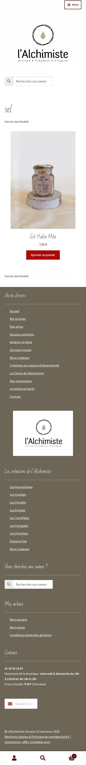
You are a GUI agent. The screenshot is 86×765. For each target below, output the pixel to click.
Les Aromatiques (21, 487)
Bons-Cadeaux (19, 358)
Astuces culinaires (22, 334)
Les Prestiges (19, 533)
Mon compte (18, 620)
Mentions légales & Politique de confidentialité (37, 737)
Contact (15, 396)
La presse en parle (22, 389)
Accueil (14, 311)
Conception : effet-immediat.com (27, 742)
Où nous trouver (21, 350)
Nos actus (16, 327)
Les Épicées (17, 510)
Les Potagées (19, 526)
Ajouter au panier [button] (43, 255)
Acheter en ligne (21, 342)
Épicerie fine (18, 541)
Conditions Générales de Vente (31, 635)
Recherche (43, 758)
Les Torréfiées (19, 518)
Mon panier (17, 627)
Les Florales (18, 502)
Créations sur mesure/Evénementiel (34, 365)
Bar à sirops (18, 319)
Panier (66, 755)
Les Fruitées (18, 495)
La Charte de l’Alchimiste (27, 373)
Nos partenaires (21, 381)
